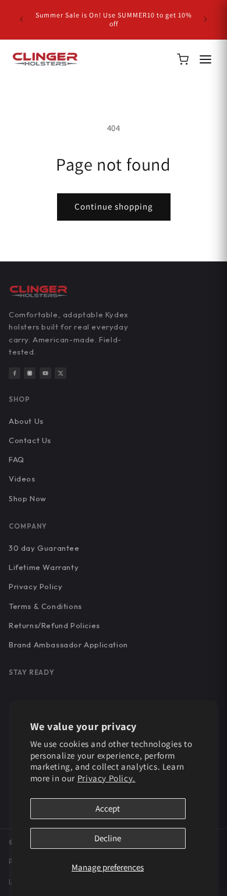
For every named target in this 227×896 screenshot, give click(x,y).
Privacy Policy (35, 586)
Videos (22, 478)
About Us (26, 421)
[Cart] (182, 59)
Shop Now (28, 498)
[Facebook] (14, 373)
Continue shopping (114, 206)
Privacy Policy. (106, 778)
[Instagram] (30, 373)
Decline (107, 838)
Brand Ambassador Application (68, 644)
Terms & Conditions (45, 606)
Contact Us (30, 440)
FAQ (16, 459)
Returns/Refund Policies (54, 625)
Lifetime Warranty (44, 567)
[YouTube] (45, 373)
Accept (107, 808)
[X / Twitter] (60, 373)
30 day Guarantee (44, 548)
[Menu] (205, 59)
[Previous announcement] (21, 19)
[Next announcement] (205, 19)
